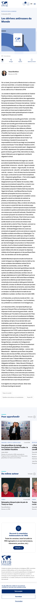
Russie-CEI (29, 397)
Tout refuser (18, 596)
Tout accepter (18, 591)
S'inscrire (17, 548)
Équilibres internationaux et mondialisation (13, 397)
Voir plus (30, 417)
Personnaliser (19, 601)
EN (31, 4)
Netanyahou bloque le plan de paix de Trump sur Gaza (14, 503)
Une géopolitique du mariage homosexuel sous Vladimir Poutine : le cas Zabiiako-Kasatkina (14, 447)
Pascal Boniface (13, 72)
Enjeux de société (7, 393)
